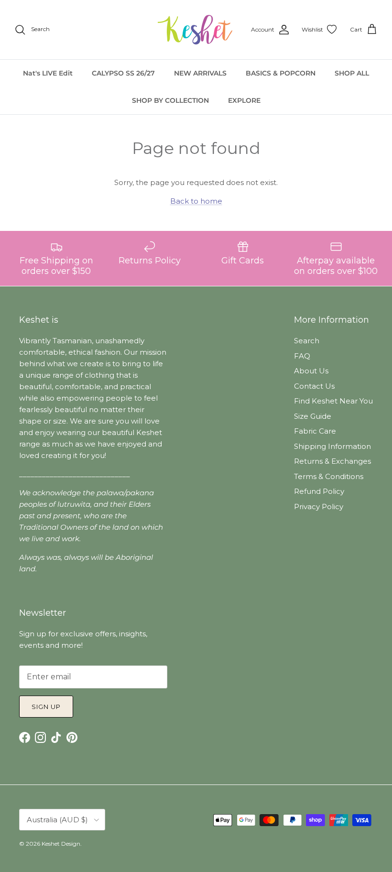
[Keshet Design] (196, 30)
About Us (311, 370)
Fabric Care (315, 431)
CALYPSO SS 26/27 (123, 73)
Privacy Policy (318, 506)
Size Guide (312, 416)
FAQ (302, 355)
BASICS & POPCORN (281, 73)
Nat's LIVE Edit (48, 73)
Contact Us (314, 386)
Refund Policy (319, 491)
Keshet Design (61, 843)
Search (306, 340)
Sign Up (46, 706)
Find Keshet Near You (333, 400)
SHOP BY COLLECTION (170, 100)
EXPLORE (244, 100)
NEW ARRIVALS (200, 73)
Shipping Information (332, 446)
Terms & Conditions (328, 476)
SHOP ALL (352, 73)
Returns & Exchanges (332, 461)
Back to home (196, 201)
